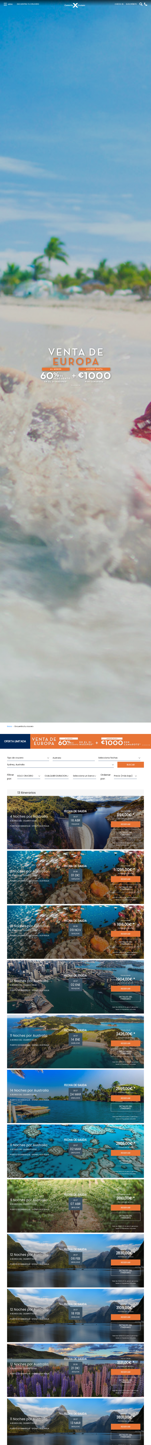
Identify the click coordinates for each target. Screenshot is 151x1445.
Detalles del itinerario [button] (125, 833)
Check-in (119, 4)
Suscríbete (131, 4)
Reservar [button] (125, 824)
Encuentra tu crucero (28, 4)
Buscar (131, 764)
